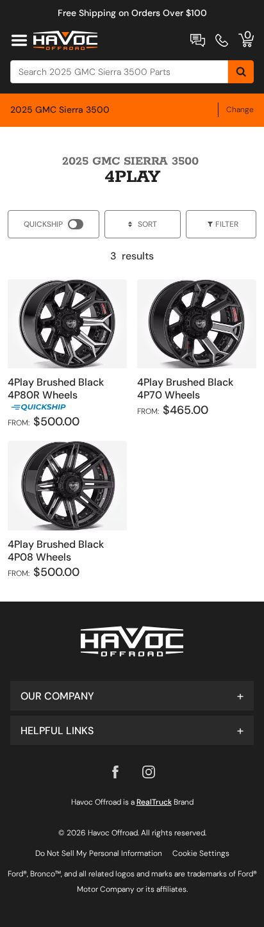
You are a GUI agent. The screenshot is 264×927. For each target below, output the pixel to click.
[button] (132, 695)
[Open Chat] (197, 40)
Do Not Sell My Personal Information (98, 853)
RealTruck (154, 802)
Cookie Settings (200, 853)
